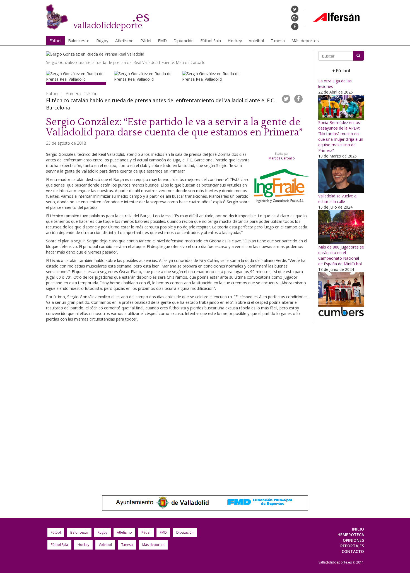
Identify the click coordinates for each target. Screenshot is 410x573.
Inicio (358, 529)
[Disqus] (178, 403)
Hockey (235, 40)
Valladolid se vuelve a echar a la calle (337, 198)
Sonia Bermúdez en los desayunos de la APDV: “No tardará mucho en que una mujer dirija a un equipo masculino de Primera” (340, 136)
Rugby (102, 40)
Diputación (183, 40)
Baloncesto (79, 40)
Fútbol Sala (210, 40)
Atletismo (124, 40)
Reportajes (352, 545)
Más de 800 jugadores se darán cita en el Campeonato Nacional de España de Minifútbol (341, 255)
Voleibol (256, 40)
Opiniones (353, 540)
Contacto (353, 551)
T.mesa (278, 40)
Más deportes (305, 40)
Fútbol (55, 40)
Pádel (145, 40)
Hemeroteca (350, 534)
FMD (162, 40)
